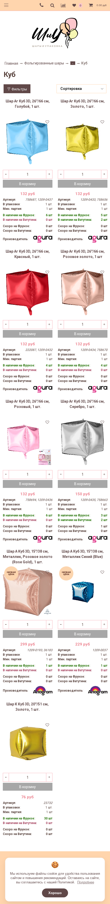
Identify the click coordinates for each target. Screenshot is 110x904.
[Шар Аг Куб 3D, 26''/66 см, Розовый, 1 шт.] (27, 442)
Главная (11, 63)
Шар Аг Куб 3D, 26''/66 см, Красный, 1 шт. (28, 254)
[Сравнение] (63, 5)
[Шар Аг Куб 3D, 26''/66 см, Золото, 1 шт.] (82, 141)
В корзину (27, 184)
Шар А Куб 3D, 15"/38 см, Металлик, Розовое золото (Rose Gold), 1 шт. (27, 556)
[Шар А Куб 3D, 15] (27, 592)
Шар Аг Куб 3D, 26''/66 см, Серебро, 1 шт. (83, 404)
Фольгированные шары (44, 63)
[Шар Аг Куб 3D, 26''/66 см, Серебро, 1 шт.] (82, 442)
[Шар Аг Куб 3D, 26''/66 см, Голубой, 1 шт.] (27, 141)
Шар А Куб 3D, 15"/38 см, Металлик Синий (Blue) (83, 554)
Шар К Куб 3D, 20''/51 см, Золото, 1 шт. (27, 706)
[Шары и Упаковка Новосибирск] (55, 32)
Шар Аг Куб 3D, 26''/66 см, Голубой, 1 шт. (28, 103)
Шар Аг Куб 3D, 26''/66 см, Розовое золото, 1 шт (83, 254)
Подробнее (85, 882)
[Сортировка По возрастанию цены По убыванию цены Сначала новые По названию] (82, 88)
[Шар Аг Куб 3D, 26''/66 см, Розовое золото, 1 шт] (82, 292)
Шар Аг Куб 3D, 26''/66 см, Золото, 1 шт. (83, 103)
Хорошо (55, 893)
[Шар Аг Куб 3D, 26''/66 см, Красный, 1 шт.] (27, 292)
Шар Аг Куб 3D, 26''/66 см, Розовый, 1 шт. (28, 404)
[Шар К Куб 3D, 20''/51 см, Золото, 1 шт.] (27, 744)
